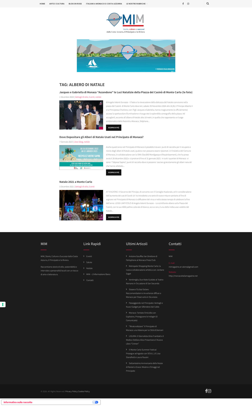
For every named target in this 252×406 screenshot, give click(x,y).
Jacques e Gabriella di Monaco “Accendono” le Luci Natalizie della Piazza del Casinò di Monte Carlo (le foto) (125, 92)
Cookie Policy (84, 391)
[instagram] (188, 3)
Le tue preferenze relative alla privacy (63, 402)
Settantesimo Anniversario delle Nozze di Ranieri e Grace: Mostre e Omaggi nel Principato (144, 367)
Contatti (89, 280)
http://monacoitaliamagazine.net (183, 275)
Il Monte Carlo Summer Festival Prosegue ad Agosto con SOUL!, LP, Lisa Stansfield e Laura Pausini (143, 353)
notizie (98, 97)
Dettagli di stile (81, 97)
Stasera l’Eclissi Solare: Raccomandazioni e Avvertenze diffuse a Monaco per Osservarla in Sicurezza (143, 293)
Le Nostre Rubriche (136, 3)
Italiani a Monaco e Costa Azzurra (104, 3)
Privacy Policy (71, 391)
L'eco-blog (78, 141)
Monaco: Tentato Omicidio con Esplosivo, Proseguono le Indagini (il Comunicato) (142, 316)
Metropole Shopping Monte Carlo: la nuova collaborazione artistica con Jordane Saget (145, 270)
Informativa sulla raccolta (18, 402)
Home (42, 3)
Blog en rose (75, 3)
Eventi (91, 97)
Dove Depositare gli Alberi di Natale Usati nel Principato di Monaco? (101, 137)
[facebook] (183, 3)
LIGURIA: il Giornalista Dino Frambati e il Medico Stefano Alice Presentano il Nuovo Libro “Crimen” (145, 340)
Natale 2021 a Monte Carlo (75, 182)
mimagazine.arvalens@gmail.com (183, 266)
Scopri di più (113, 127)
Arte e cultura (56, 3)
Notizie (89, 268)
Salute (89, 262)
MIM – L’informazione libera (98, 274)
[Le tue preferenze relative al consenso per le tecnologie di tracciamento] (3, 304)
